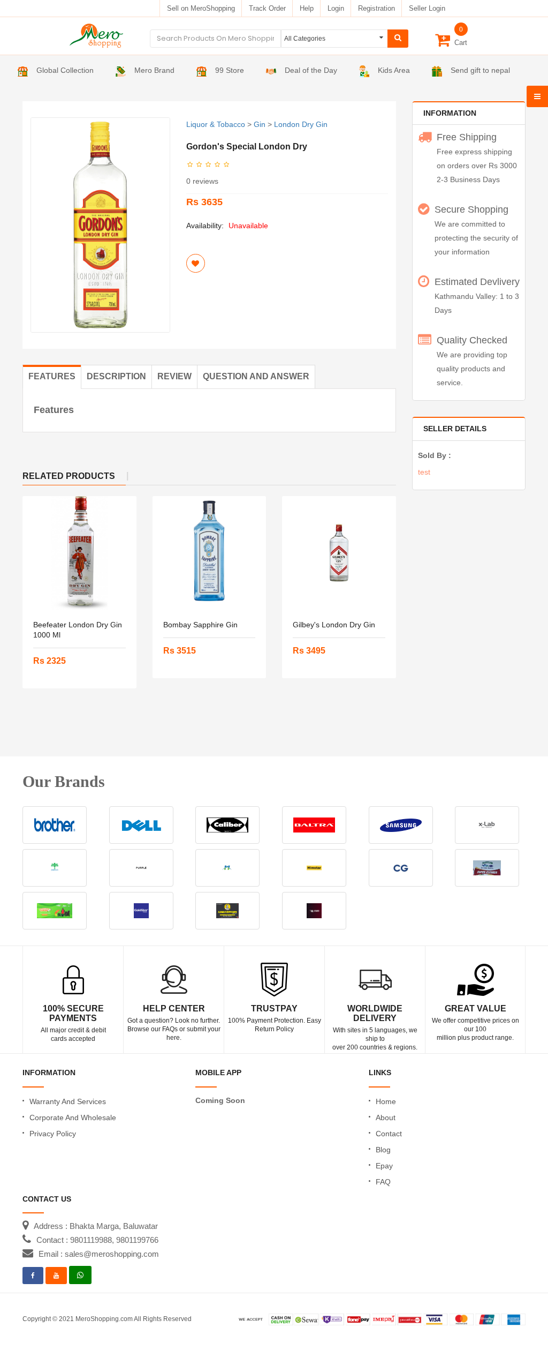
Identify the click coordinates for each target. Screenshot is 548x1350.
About (385, 1117)
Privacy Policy (52, 1133)
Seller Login (427, 8)
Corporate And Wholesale (72, 1117)
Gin (259, 124)
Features (51, 376)
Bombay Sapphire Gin (200, 624)
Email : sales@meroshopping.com (99, 1253)
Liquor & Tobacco (215, 124)
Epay (384, 1165)
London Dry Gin (301, 124)
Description (116, 376)
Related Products (68, 476)
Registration (376, 8)
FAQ (383, 1182)
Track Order (267, 8)
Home (386, 1101)
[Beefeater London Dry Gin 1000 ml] (79, 553)
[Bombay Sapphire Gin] (210, 553)
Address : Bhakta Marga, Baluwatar (96, 1226)
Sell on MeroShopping (201, 8)
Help (307, 8)
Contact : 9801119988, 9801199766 (97, 1239)
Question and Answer (256, 376)
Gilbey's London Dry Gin (334, 624)
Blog (383, 1149)
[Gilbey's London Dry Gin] (339, 553)
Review (174, 376)
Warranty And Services (67, 1101)
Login (336, 8)
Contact (389, 1133)
